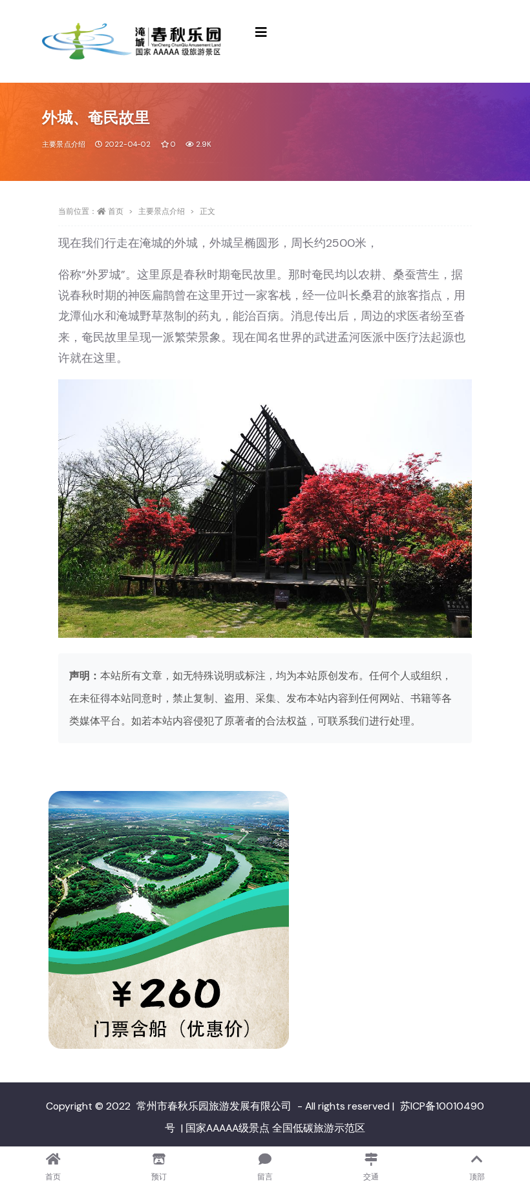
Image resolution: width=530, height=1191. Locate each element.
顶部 (477, 1177)
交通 (371, 1177)
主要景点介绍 (63, 144)
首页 (115, 211)
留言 (265, 1177)
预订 (159, 1177)
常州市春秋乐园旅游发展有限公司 (214, 1106)
